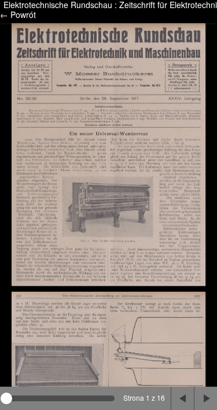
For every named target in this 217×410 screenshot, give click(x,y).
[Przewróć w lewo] (182, 398)
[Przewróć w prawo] (205, 398)
